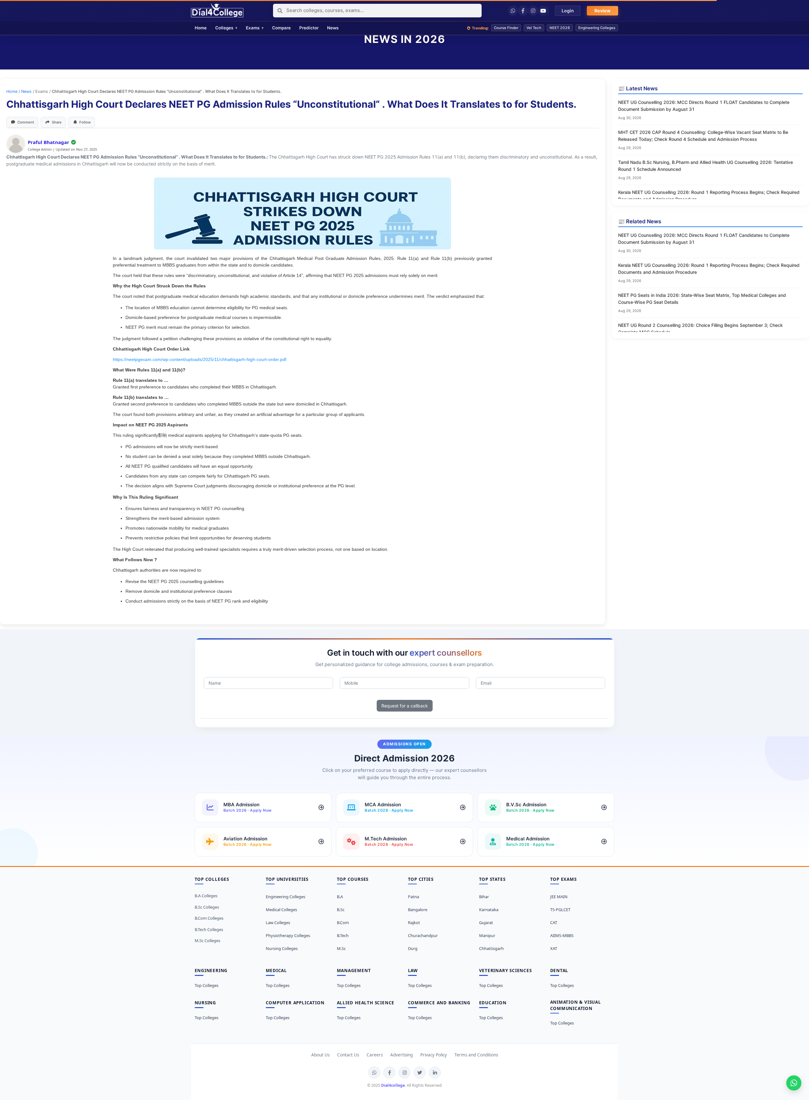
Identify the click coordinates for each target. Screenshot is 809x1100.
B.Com (343, 922)
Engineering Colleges (285, 896)
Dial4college (393, 1085)
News (26, 91)
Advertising (401, 1055)
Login (568, 10)
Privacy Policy (433, 1055)
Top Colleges (206, 985)
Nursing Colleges (282, 948)
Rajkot (414, 922)
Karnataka (488, 909)
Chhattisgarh (491, 948)
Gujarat (486, 922)
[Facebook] (523, 11)
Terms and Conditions (476, 1055)
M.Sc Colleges (207, 940)
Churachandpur (423, 935)
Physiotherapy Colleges (288, 935)
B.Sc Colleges (207, 907)
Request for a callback (404, 705)
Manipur (487, 935)
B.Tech (343, 935)
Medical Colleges (281, 909)
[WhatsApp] (513, 11)
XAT (553, 948)
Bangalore (417, 909)
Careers (375, 1055)
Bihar (484, 896)
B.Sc (340, 909)
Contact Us (348, 1055)
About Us (320, 1055)
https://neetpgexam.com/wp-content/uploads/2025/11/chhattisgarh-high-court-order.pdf (199, 359)
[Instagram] (533, 11)
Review (602, 10)
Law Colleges (278, 922)
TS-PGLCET (560, 909)
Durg (412, 948)
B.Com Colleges (209, 918)
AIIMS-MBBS (562, 935)
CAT (553, 922)
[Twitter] (420, 1073)
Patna (413, 896)
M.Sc (341, 948)
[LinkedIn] (435, 1073)
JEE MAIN (559, 896)
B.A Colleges (206, 896)
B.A (340, 896)
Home (11, 91)
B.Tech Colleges (209, 929)
